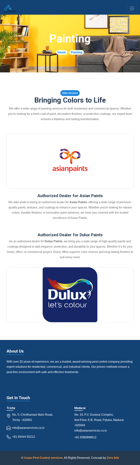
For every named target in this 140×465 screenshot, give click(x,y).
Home (62, 52)
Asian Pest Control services (43, 457)
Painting (76, 52)
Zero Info (113, 457)
